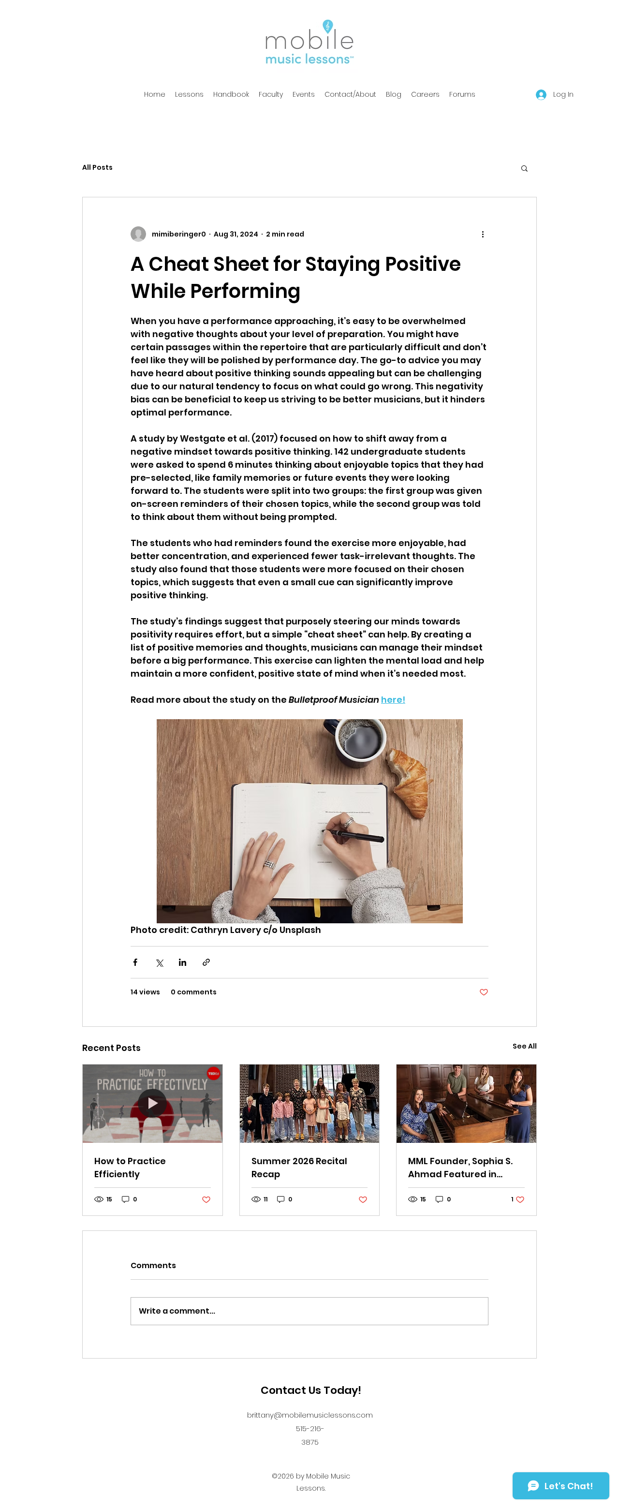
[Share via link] (206, 962)
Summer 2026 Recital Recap (299, 1167)
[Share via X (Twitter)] (158, 962)
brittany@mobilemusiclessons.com (310, 1415)
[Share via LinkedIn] (182, 962)
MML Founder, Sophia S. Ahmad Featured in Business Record (460, 1168)
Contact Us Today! (311, 1390)
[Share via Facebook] (135, 962)
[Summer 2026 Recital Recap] (310, 1104)
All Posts (97, 167)
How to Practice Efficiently (130, 1167)
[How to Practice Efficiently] (152, 1104)
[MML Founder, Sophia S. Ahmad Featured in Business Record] (466, 1104)
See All (525, 1046)
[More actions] (482, 234)
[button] (524, 168)
